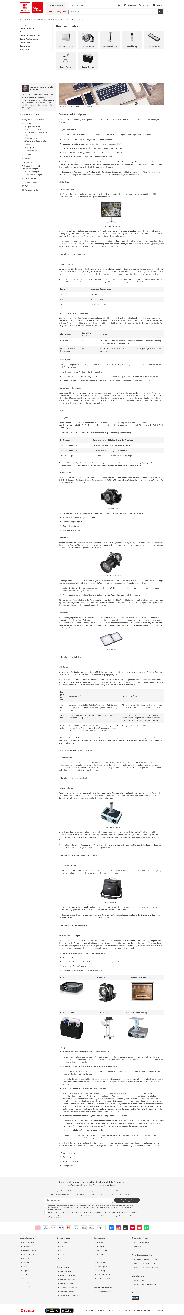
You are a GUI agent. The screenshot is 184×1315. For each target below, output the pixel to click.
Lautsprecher (68, 1165)
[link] (77, 5)
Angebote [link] (100, 1242)
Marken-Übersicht (29, 1287)
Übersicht (63, 1242)
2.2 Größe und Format (32, 129)
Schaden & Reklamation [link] (68, 1288)
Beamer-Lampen (102, 977)
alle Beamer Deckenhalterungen (77, 855)
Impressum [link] (89, 1310)
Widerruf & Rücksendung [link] (69, 1279)
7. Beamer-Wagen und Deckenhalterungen (31, 167)
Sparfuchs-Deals (28, 1242)
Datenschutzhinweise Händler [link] (145, 1263)
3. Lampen (26, 145)
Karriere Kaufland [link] (140, 1280)
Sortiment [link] (100, 1254)
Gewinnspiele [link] (102, 1267)
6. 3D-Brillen (27, 162)
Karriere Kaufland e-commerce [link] (145, 1284)
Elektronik (67, 1157)
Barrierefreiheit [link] (159, 1310)
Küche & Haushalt (29, 1254)
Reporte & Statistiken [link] (141, 1242)
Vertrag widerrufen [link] (67, 1284)
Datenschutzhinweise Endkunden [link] (146, 1267)
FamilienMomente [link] (103, 1275)
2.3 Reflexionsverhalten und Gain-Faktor (37, 133)
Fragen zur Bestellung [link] (68, 1275)
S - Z (61, 1259)
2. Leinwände (27, 123)
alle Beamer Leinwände (73, 254)
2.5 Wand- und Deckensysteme (36, 141)
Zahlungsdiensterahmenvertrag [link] (145, 1259)
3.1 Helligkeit (29, 148)
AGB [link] (120, 1310)
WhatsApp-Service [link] (103, 1279)
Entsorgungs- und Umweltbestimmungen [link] (138, 1310)
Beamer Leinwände (138, 977)
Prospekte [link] (100, 1246)
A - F (61, 1246)
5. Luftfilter (26, 158)
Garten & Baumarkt (30, 1250)
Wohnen (26, 1263)
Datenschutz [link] (111, 1310)
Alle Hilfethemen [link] (66, 1271)
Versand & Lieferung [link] (67, 1292)
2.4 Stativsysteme (31, 138)
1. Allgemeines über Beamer (33, 119)
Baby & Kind (27, 1259)
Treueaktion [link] (101, 1263)
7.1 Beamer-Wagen (31, 171)
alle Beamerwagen (71, 778)
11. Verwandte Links (30, 190)
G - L (61, 1250)
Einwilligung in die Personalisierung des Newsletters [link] (62, 1214)
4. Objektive (26, 154)
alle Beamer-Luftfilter (72, 657)
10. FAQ (25, 186)
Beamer (63, 977)
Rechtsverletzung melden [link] (69, 1296)
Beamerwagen (105, 1012)
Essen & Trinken (28, 1283)
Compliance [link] (100, 1310)
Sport (25, 1275)
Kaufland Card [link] (102, 1250)
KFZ (24, 1279)
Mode (25, 1267)
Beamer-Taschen (67, 1012)
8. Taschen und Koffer (30, 178)
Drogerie (26, 1271)
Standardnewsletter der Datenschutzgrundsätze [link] (61, 1207)
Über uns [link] (137, 1246)
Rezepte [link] (100, 1259)
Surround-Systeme (70, 1161)
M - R (62, 1254)
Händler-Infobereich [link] (104, 1292)
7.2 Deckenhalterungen (33, 174)
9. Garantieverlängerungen (33, 182)
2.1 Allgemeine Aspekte (33, 126)
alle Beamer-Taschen (72, 925)
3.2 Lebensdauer (30, 150)
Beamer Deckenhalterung (136, 1012)
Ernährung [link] (101, 1271)
